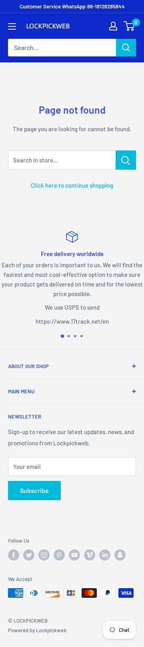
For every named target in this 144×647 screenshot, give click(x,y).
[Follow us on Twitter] (28, 555)
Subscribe (34, 490)
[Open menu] (12, 26)
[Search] (126, 47)
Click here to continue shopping (72, 185)
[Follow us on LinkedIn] (104, 555)
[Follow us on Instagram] (44, 555)
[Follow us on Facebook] (13, 555)
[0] (129, 26)
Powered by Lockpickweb (37, 630)
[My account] (113, 26)
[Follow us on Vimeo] (89, 555)
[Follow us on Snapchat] (120, 555)
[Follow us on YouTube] (74, 555)
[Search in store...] (126, 160)
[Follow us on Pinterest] (59, 555)
